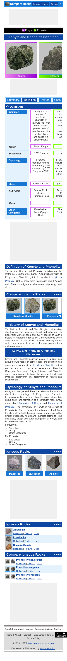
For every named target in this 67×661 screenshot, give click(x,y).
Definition (30, 100)
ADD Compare (61, 634)
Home (9, 635)
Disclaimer (39, 635)
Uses (57, 100)
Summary (13, 100)
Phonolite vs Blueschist (29, 559)
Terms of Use (53, 635)
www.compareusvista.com (41, 643)
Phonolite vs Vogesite (28, 574)
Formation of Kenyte (30, 403)
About (18, 635)
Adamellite (19, 529)
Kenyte (21, 76)
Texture (45, 100)
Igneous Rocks (40, 4)
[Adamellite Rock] (8, 531)
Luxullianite (19, 537)
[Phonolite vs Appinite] (10, 569)
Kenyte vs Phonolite (43, 365)
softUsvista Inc (47, 648)
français (29, 629)
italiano (49, 629)
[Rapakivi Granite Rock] (8, 547)
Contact (27, 635)
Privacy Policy (34, 638)
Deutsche (39, 629)
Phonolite (54, 76)
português (19, 629)
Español (9, 629)
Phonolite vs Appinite (27, 567)
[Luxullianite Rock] (8, 539)
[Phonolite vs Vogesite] (10, 576)
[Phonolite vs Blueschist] (10, 561)
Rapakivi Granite (22, 545)
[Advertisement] (33, 17)
